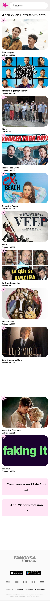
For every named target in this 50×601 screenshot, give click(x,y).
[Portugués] (16, 582)
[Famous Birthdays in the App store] (16, 573)
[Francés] (25, 582)
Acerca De (9, 590)
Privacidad (29, 590)
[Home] (25, 559)
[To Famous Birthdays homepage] (4, 5)
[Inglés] (8, 582)
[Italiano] (33, 582)
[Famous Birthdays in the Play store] (33, 573)
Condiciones (40, 590)
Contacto (19, 590)
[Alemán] (42, 582)
